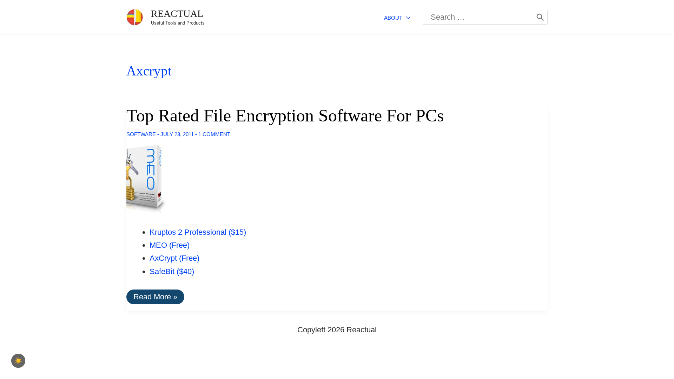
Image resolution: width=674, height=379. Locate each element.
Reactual (177, 13)
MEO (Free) (170, 245)
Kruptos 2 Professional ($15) (198, 232)
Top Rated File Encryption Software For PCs (285, 115)
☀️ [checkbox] (18, 360)
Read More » (155, 298)
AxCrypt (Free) (174, 258)
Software (141, 134)
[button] (406, 18)
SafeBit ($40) (172, 271)
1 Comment (214, 134)
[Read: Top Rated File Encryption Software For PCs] (141, 178)
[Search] (540, 17)
